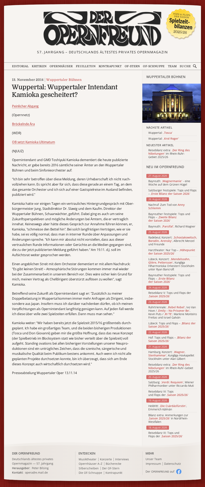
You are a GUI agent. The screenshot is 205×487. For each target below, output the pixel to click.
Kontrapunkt (110, 66)
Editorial (20, 66)
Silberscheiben (89, 468)
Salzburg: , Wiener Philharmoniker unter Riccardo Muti (171, 384)
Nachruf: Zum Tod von (166, 206)
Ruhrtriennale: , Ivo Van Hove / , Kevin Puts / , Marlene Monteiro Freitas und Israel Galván (172, 312)
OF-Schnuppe (154, 66)
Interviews (122, 459)
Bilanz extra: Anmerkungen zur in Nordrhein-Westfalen (168, 419)
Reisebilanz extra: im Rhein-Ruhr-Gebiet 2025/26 (170, 368)
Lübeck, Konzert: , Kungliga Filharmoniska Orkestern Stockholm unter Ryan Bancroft (171, 264)
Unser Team (154, 459)
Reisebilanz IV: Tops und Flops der (168, 393)
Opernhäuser (61, 66)
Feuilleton (85, 66)
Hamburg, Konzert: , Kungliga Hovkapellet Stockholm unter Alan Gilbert (171, 355)
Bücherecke (113, 464)
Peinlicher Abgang (25, 106)
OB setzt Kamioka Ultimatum (33, 142)
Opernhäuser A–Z (90, 464)
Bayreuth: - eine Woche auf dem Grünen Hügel (169, 183)
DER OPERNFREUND (26, 453)
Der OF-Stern (111, 468)
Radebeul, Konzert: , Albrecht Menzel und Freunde (172, 241)
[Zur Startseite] (102, 28)
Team (172, 66)
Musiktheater (87, 459)
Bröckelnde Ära (23, 124)
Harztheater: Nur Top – (171, 252)
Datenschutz (172, 464)
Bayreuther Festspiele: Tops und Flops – (169, 217)
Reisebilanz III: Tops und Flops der (165, 434)
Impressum (153, 464)
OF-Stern (132, 66)
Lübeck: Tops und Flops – (172, 325)
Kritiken (39, 66)
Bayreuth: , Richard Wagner (171, 226)
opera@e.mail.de (36, 472)
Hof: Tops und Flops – (169, 339)
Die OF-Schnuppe (90, 473)
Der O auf (160, 471)
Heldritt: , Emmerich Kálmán (167, 407)
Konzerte (106, 459)
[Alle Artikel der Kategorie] (171, 103)
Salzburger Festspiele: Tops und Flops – (172, 192)
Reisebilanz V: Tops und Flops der (169, 294)
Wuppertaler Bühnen (63, 80)
